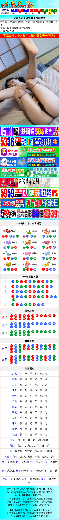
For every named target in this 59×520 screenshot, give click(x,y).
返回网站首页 (7, 30)
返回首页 (52, 3)
